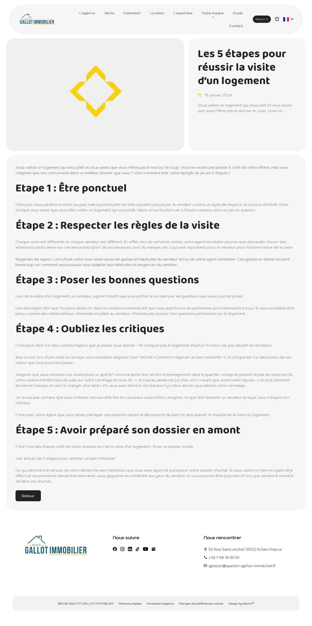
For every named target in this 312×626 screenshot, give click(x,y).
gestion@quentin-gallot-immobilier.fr (242, 565)
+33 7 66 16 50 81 (224, 557)
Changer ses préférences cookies (201, 603)
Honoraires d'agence (160, 603)
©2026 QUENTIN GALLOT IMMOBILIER (86, 603)
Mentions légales (130, 603)
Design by (241, 603)
